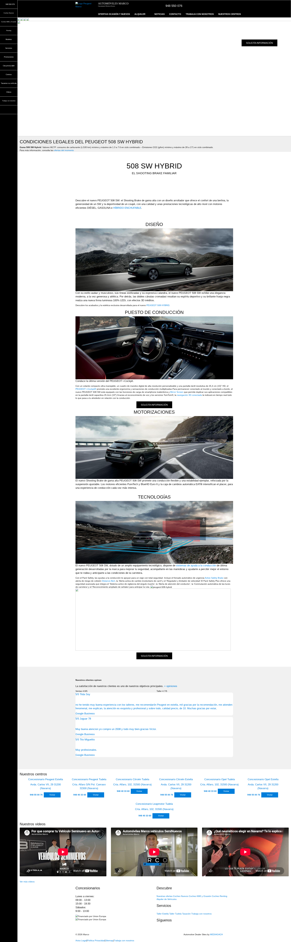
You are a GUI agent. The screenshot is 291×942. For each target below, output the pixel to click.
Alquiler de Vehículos (167, 899)
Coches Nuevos (9, 13)
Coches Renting (219, 896)
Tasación (186, 913)
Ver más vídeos (27, 881)
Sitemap (109, 940)
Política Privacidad (96, 940)
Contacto (175, 14)
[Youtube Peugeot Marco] (158, 931)
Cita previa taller (9, 66)
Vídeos (8, 92)
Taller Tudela (175, 913)
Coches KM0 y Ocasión (8, 22)
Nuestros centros (229, 14)
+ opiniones (170, 686)
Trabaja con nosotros (200, 14)
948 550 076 (174, 5)
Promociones (9, 57)
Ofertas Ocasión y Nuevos (114, 14)
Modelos (9, 39)
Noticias (159, 14)
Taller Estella (163, 913)
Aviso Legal (81, 940)
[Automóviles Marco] (84, 5)
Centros (9, 74)
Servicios (8, 48)
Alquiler (139, 14)
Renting (8, 30)
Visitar (52, 795)
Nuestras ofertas (164, 896)
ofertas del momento (64, 150)
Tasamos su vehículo (9, 83)
